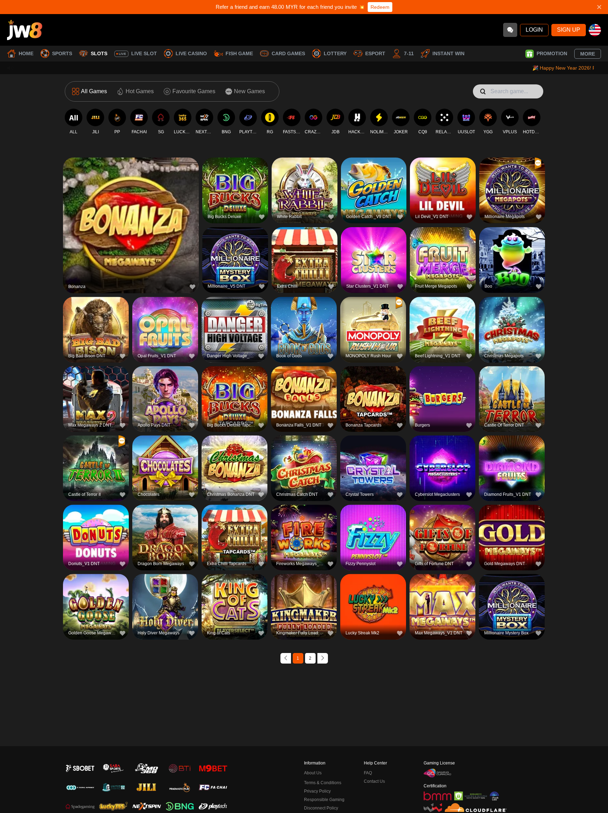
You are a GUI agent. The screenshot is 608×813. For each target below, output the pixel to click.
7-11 (409, 53)
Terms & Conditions (322, 782)
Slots (99, 53)
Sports (62, 53)
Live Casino (191, 53)
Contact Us (374, 781)
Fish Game (239, 53)
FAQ (368, 772)
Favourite (131, 210)
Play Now (131, 226)
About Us (313, 772)
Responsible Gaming (324, 799)
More (587, 54)
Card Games (288, 53)
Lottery (335, 53)
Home (26, 53)
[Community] (510, 30)
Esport (375, 53)
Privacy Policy (317, 791)
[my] (595, 30)
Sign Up (568, 30)
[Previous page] (285, 658)
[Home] (24, 30)
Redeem (380, 7)
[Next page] (322, 658)
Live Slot (144, 53)
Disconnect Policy (321, 808)
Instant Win (448, 53)
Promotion (552, 53)
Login (534, 30)
